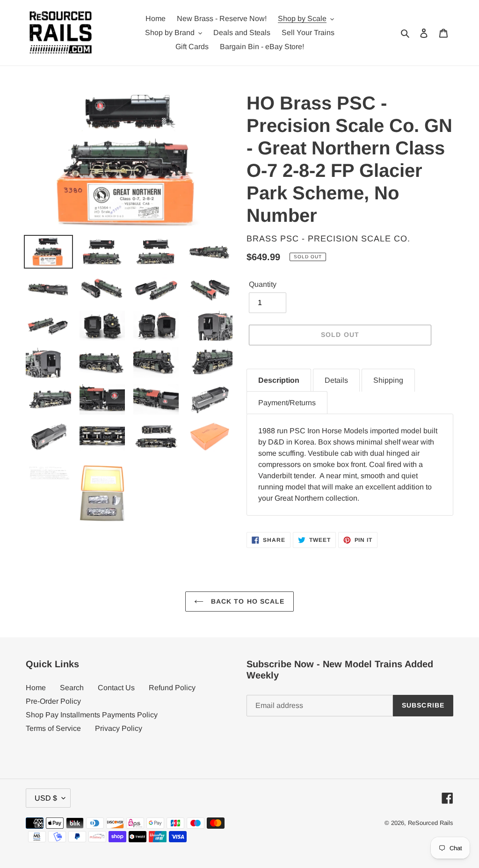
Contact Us (116, 688)
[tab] (279, 380)
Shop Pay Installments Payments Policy (92, 715)
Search (72, 688)
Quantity (262, 284)
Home (36, 688)
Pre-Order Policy (53, 701)
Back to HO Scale (246, 601)
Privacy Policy (118, 728)
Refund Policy (172, 688)
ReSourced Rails (430, 822)
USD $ (46, 798)
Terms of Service (53, 728)
